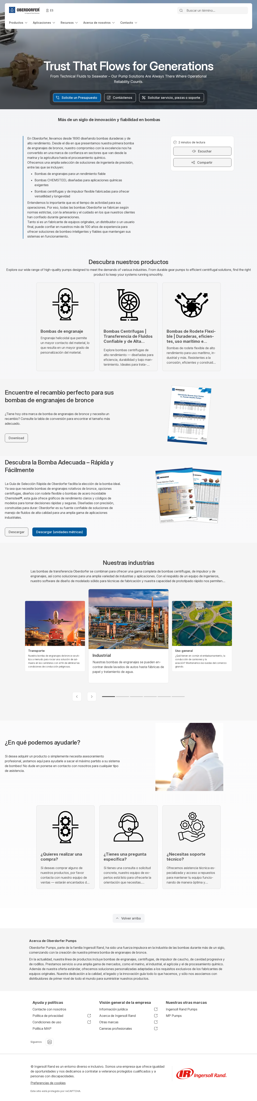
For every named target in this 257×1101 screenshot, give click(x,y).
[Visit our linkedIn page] (49, 1042)
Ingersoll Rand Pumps (181, 1009)
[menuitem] (18, 22)
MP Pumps (174, 1016)
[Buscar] (181, 10)
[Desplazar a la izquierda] (77, 696)
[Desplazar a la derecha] (91, 696)
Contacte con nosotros (49, 1009)
